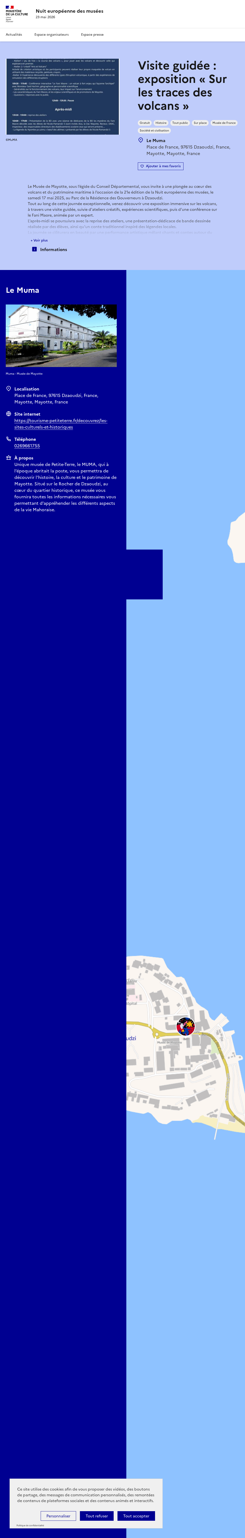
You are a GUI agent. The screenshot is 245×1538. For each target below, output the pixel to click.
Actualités (14, 34)
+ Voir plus (39, 240)
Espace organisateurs (51, 34)
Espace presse (92, 34)
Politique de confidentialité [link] (30, 1525)
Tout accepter (136, 1516)
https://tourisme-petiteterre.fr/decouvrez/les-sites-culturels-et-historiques (60, 423)
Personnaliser (58, 1516)
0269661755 (27, 445)
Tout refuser (97, 1516)
